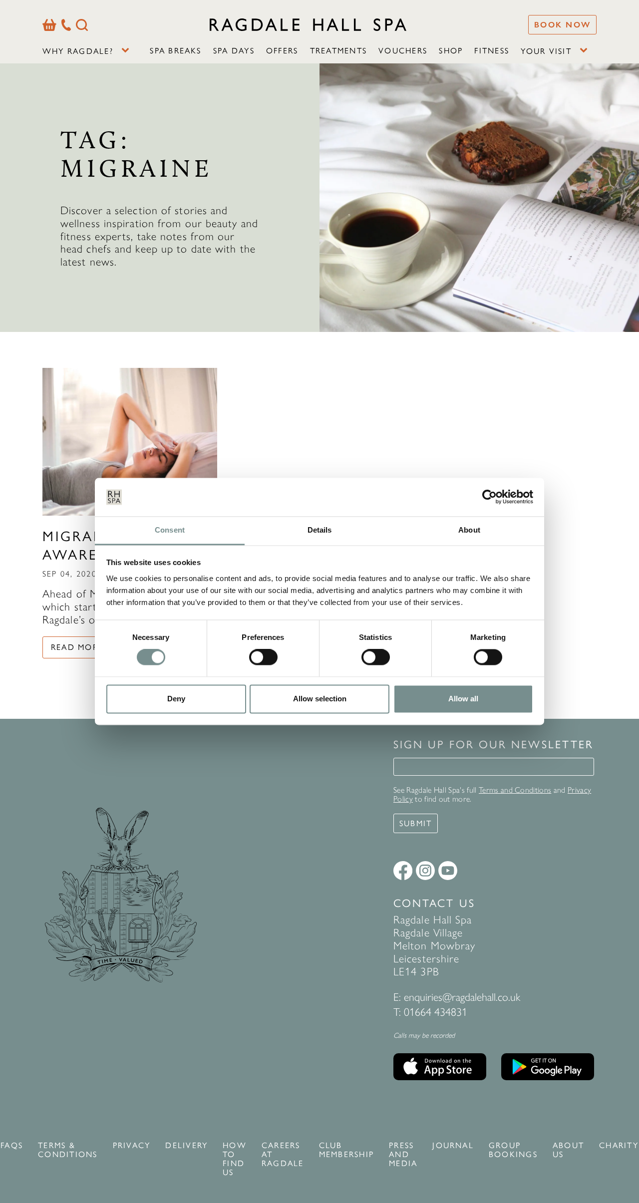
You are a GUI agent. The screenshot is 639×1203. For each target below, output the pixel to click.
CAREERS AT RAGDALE (283, 1154)
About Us (568, 1150)
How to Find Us (235, 1159)
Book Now (562, 24)
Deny (176, 698)
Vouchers (402, 50)
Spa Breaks (175, 50)
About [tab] (469, 530)
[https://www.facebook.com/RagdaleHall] (402, 870)
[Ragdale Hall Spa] (308, 24)
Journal (453, 1145)
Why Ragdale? (77, 51)
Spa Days (234, 50)
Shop (451, 50)
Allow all (463, 698)
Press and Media (403, 1154)
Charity (619, 1145)
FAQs (11, 1145)
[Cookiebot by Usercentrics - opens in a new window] (489, 497)
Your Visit (546, 51)
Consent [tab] (170, 530)
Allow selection (319, 698)
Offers (282, 50)
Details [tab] (320, 530)
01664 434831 (435, 1012)
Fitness (491, 50)
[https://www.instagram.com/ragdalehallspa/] (425, 870)
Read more (77, 647)
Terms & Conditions (67, 1150)
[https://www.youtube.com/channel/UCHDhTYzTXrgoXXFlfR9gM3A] (447, 870)
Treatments (338, 50)
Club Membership (346, 1150)
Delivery (186, 1145)
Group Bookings (513, 1150)
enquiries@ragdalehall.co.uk (462, 997)
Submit (415, 823)
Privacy (132, 1145)
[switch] (263, 657)
